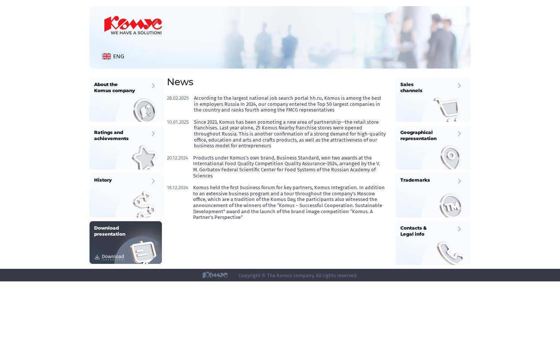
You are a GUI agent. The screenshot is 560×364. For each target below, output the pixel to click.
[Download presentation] (126, 242)
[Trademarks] (433, 194)
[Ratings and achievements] (127, 147)
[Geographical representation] (433, 147)
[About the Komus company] (127, 99)
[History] (127, 194)
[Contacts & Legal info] (433, 242)
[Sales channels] (433, 99)
